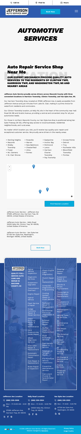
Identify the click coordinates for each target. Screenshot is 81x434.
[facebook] (7, 417)
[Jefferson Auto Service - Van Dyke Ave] (33, 167)
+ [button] (9, 166)
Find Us (41, 3)
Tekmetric (44, 430)
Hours (66, 3)
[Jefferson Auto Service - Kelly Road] (40, 192)
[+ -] (40, 181)
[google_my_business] (11, 417)
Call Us (16, 3)
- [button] (9, 169)
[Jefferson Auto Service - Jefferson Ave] (47, 190)
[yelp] (4, 417)
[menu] (76, 11)
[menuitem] (34, 271)
